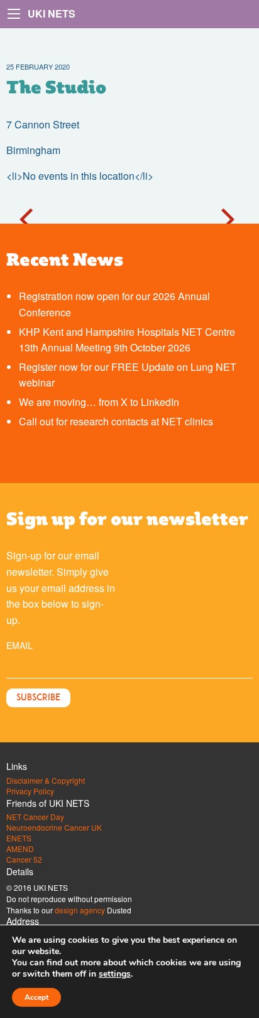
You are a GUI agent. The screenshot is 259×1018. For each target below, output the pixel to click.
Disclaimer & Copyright (45, 780)
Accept (36, 997)
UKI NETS (51, 13)
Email (19, 645)
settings (115, 974)
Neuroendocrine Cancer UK (54, 827)
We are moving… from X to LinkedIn (99, 402)
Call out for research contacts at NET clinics (116, 421)
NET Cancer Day (35, 817)
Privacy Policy (30, 791)
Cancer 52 (24, 859)
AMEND (20, 849)
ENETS (18, 838)
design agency (80, 910)
